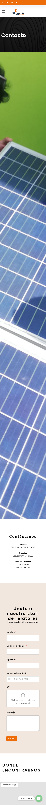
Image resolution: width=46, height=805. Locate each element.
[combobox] (10, 679)
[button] (3, 11)
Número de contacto (17, 673)
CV (8, 687)
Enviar (11, 738)
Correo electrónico (17, 646)
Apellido (11, 659)
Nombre (11, 632)
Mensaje (11, 712)
